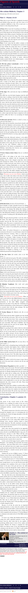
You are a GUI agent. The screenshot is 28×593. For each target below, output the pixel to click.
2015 (6, 588)
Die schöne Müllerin (5, 7)
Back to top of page (14, 588)
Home (2, 588)
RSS (14, 591)
